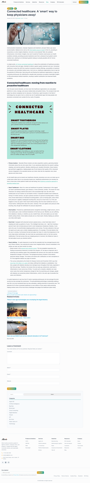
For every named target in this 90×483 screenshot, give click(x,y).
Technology (10, 8)
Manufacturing (55, 441)
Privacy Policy (16, 474)
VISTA (26, 441)
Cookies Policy (73, 475)
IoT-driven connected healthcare (24, 64)
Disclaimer (80, 475)
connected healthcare (12, 291)
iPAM (26, 445)
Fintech (11, 415)
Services (28, 2)
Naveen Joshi (20, 18)
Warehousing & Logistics (57, 443)
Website (9, 381)
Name (9, 367)
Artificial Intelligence (14, 403)
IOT (15, 8)
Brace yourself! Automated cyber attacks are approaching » (22, 294)
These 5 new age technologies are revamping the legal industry (27, 299)
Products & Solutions (19, 2)
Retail (53, 445)
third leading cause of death (37, 50)
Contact (75, 2)
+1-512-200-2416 (7, 452)
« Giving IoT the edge (12, 293)
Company (52, 2)
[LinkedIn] (5, 462)
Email (9, 374)
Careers (79, 443)
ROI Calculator (60, 2)
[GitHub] (8, 462)
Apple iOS (11, 401)
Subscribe (40, 472)
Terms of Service (65, 475)
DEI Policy (86, 475)
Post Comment (11, 388)
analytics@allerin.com (7, 455)
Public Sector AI (13, 421)
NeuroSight (27, 447)
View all (53, 450)
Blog (47, 2)
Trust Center (80, 445)
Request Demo (83, 2)
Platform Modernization (43, 447)
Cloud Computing (13, 410)
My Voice (11, 419)
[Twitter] (3, 462)
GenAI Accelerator (42, 443)
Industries (34, 2)
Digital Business (13, 412)
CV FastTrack (41, 445)
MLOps (40, 450)
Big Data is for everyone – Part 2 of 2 (18, 318)
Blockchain (12, 408)
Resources (41, 2)
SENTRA (27, 443)
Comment (9, 351)
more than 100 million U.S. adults (19, 263)
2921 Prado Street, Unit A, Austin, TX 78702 (11, 458)
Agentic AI (40, 441)
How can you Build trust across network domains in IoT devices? (27, 336)
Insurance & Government (57, 447)
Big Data (11, 406)
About (79, 441)
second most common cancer (29, 248)
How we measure (68, 443)
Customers (67, 445)
